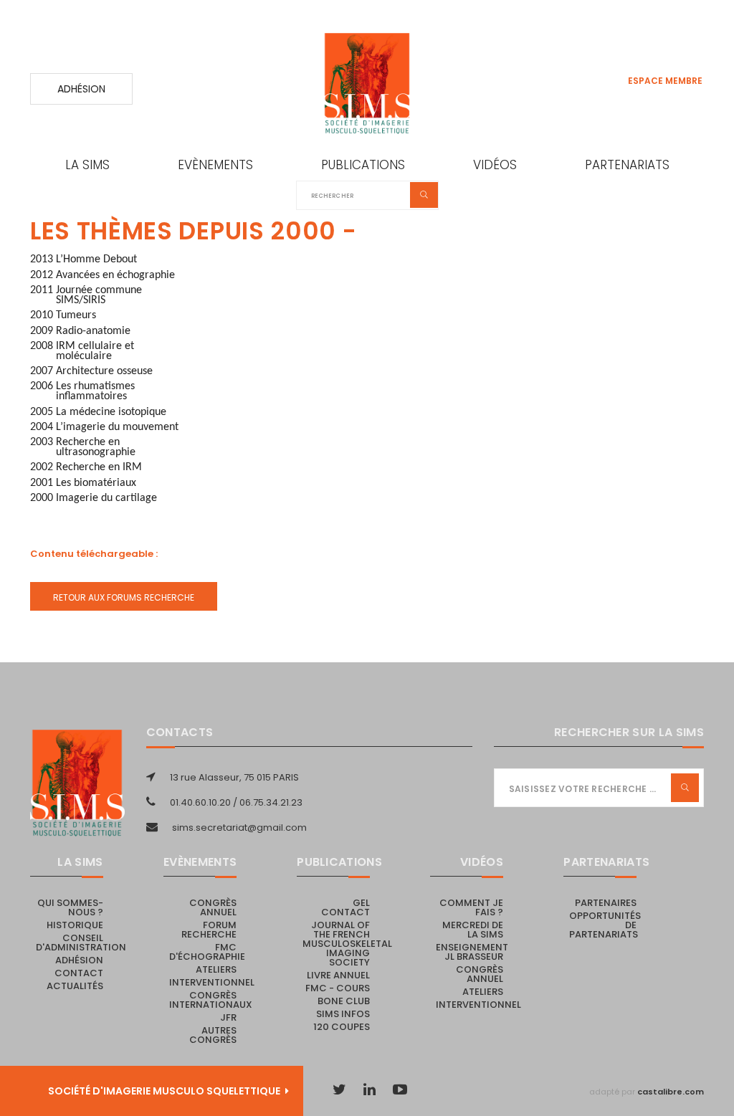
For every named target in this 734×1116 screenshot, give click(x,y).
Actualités (75, 986)
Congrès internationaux (210, 999)
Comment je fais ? (471, 907)
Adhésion (81, 89)
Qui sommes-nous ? (70, 907)
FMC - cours (337, 988)
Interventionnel (211, 982)
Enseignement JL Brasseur (472, 951)
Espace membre (665, 81)
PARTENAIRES (606, 903)
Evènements (215, 164)
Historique (75, 925)
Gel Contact (345, 907)
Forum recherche (209, 929)
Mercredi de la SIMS (472, 929)
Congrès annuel (213, 907)
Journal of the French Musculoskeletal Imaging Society (347, 943)
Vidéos (495, 164)
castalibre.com (670, 1091)
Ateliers (216, 969)
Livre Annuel (338, 975)
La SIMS (87, 164)
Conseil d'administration (81, 942)
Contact (78, 973)
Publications (363, 164)
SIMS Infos (343, 1014)
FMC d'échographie (207, 951)
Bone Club (344, 1001)
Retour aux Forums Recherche (123, 597)
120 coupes (341, 1027)
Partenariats (627, 164)
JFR (228, 1017)
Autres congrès (213, 1035)
